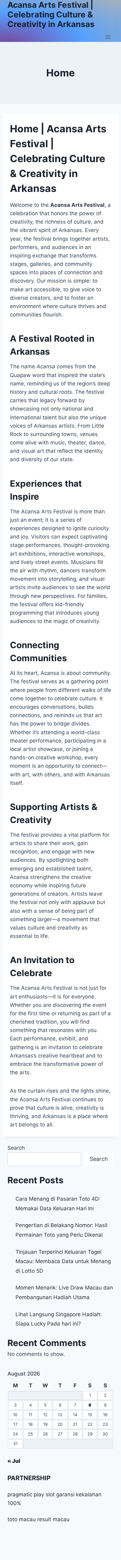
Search (16, 1148)
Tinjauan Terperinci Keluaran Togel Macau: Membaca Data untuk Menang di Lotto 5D (63, 1261)
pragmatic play (25, 1494)
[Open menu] (108, 37)
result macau (53, 1519)
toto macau (21, 1519)
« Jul (13, 1461)
